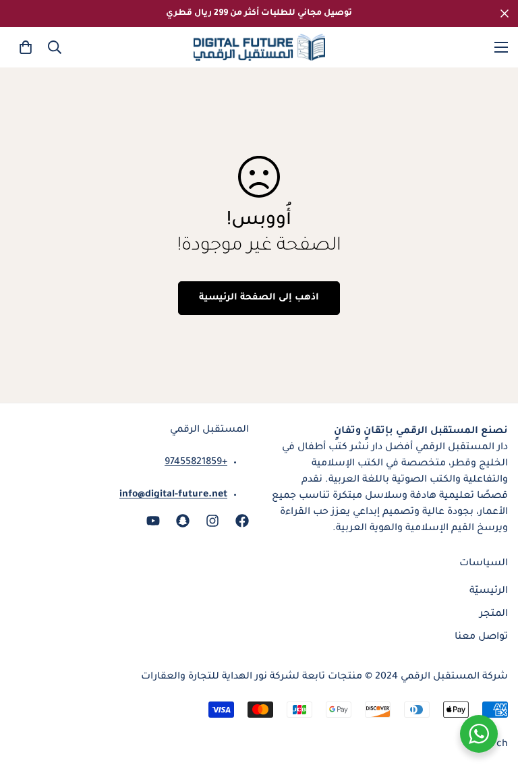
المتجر (494, 614)
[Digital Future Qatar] (259, 47)
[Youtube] (153, 520)
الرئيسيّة (488, 591)
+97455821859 (196, 462)
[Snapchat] (183, 520)
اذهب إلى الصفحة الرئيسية (259, 298)
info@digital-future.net (173, 495)
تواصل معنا (481, 637)
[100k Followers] (212, 520)
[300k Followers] (242, 520)
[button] (25, 47)
